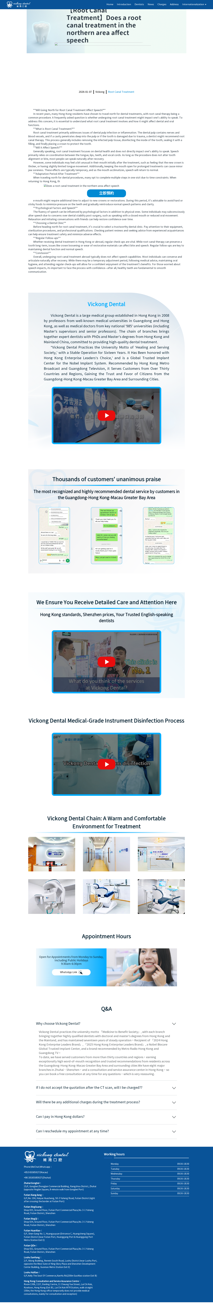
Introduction (124, 4)
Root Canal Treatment (121, 92)
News (151, 4)
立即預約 (106, 193)
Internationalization (194, 4)
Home (109, 4)
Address (174, 4)
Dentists (139, 4)
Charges (161, 4)
